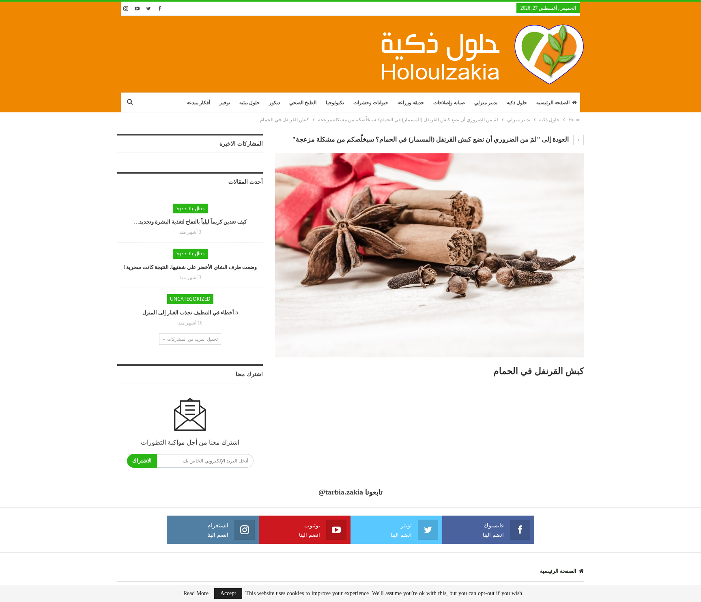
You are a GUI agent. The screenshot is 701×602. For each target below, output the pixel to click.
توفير (224, 102)
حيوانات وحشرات (370, 102)
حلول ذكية (517, 102)
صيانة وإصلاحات (449, 102)
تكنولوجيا (335, 102)
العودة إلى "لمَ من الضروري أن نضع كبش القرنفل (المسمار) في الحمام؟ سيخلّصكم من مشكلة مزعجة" (431, 139)
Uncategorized (190, 299)
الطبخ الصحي (302, 102)
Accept (228, 593)
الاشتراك (142, 461)
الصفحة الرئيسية (553, 102)
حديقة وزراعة (411, 102)
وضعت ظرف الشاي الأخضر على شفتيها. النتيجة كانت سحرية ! (190, 267)
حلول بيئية (249, 102)
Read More (196, 593)
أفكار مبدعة (198, 102)
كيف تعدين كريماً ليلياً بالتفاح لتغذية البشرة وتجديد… (190, 222)
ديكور (274, 102)
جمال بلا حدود (190, 208)
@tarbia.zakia (340, 492)
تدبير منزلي (485, 102)
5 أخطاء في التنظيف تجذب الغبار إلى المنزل (190, 313)
